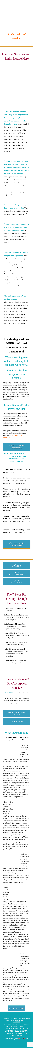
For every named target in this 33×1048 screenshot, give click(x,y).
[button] (30, 4)
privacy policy (24, 1018)
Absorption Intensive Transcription (16, 446)
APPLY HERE (9, 693)
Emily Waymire (22, 1038)
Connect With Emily (16, 1008)
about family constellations (16, 1020)
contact (16, 1022)
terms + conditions (10, 1018)
